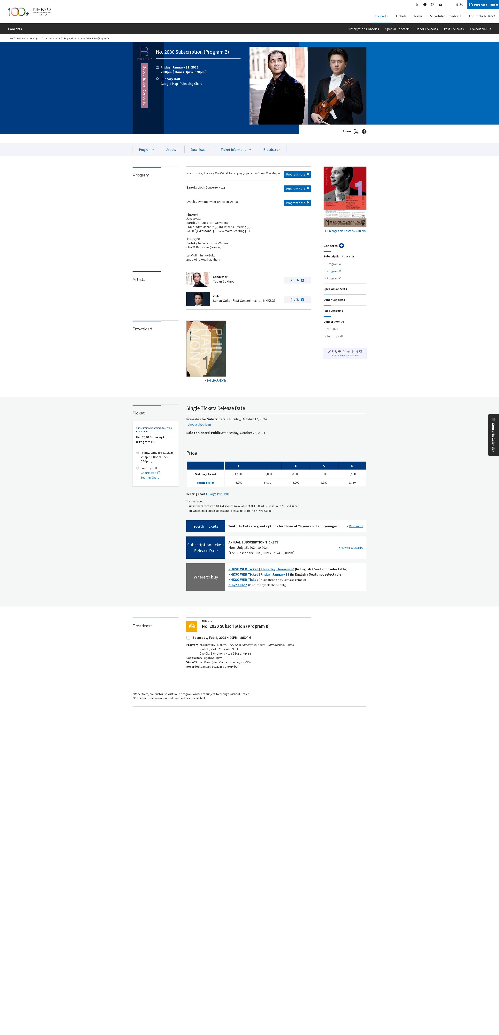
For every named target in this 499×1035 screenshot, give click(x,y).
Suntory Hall (335, 336)
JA (461, 4)
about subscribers (199, 424)
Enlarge (211, 494)
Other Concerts (427, 28)
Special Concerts (397, 28)
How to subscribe (352, 548)
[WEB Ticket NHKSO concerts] (345, 353)
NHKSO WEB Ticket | (261, 569)
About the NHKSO (482, 16)
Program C (334, 278)
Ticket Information (234, 149)
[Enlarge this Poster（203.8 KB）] (345, 198)
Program (145, 149)
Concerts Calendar (493, 437)
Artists (171, 149)
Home (10, 38)
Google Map (169, 83)
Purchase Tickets (486, 5)
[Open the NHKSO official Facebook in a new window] (425, 4)
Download (198, 149)
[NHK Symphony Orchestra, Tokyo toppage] (29, 11)
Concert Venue (480, 28)
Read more (356, 526)
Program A (334, 264)
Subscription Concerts (362, 28)
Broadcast (270, 149)
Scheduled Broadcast (445, 16)
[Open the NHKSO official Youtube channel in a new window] (440, 4)
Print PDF (223, 494)
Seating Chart (192, 83)
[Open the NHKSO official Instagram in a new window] (433, 4)
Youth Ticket (205, 483)
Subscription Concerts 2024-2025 (44, 38)
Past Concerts (454, 28)
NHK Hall (332, 329)
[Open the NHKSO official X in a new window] (417, 4)
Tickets (400, 16)
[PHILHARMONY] (206, 349)
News (418, 16)
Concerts (381, 16)
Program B (68, 38)
